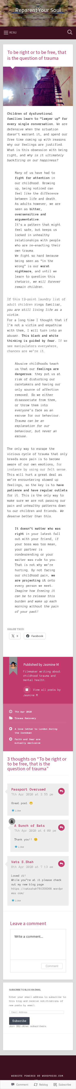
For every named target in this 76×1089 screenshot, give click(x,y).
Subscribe (19, 1021)
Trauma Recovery (25, 718)
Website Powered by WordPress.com (37, 1076)
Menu (13, 32)
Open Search (69, 32)
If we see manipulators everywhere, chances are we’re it (37, 346)
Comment (52, 966)
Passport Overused (28, 789)
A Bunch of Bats (29, 825)
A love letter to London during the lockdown (36, 731)
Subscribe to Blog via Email (25, 989)
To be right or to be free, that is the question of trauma (36, 55)
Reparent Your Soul (38, 10)
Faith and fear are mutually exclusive (27, 741)
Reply (61, 791)
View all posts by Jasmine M (42, 692)
